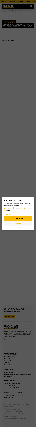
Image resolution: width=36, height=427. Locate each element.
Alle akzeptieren (18, 218)
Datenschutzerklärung (18, 227)
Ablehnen (18, 223)
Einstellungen (7, 214)
